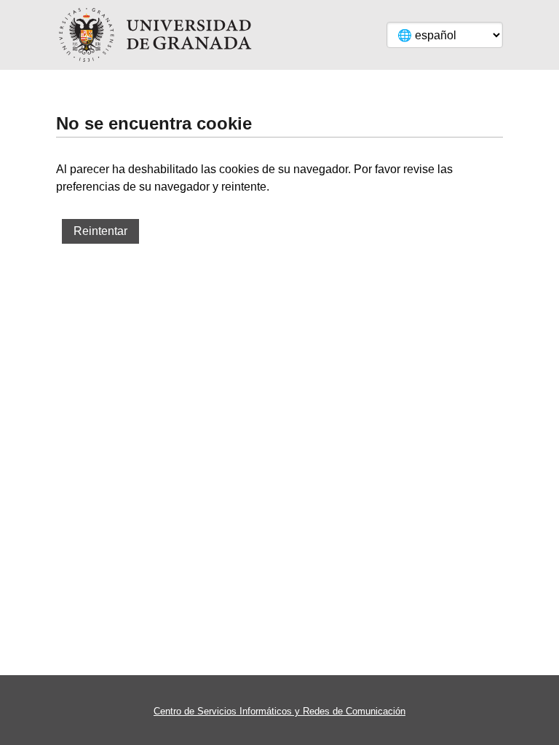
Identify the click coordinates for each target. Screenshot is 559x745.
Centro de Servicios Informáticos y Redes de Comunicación (279, 711)
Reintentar (100, 231)
